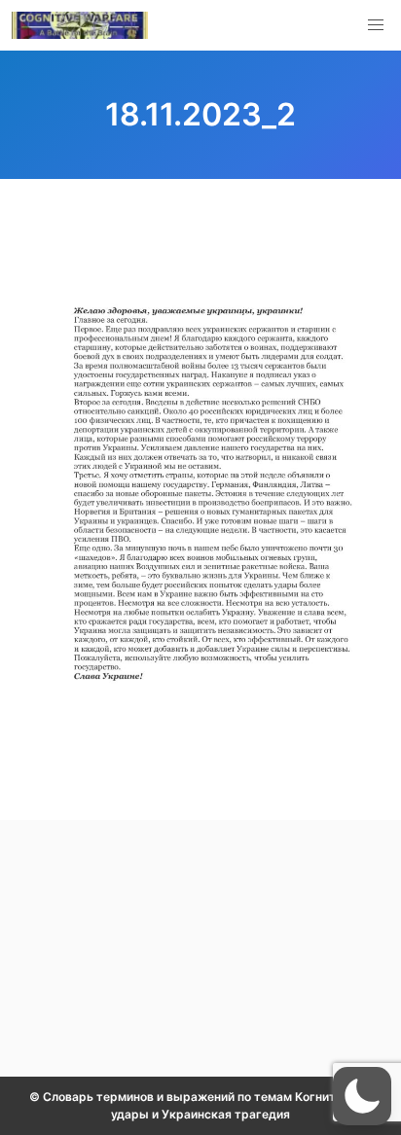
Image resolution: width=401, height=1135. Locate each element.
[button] (375, 25)
